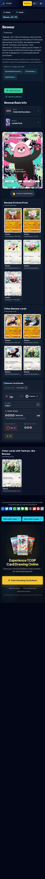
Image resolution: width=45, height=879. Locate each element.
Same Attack (10, 77)
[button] (35, 3)
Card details (30, 71)
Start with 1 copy (10, 519)
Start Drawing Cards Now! (24, 580)
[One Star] (9, 436)
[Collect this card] (13, 90)
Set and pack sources (13, 71)
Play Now (27, 3)
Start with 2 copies (31, 519)
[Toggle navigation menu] (40, 3)
